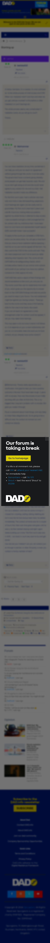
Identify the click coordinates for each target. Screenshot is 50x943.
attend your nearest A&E (29, 470)
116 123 (30, 477)
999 (12, 470)
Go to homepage (18, 458)
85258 (11, 484)
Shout (11, 481)
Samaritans (14, 477)
